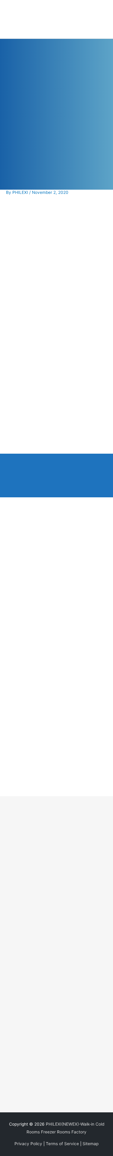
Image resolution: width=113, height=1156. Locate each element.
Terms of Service (62, 1143)
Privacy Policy (28, 1143)
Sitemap (91, 1143)
